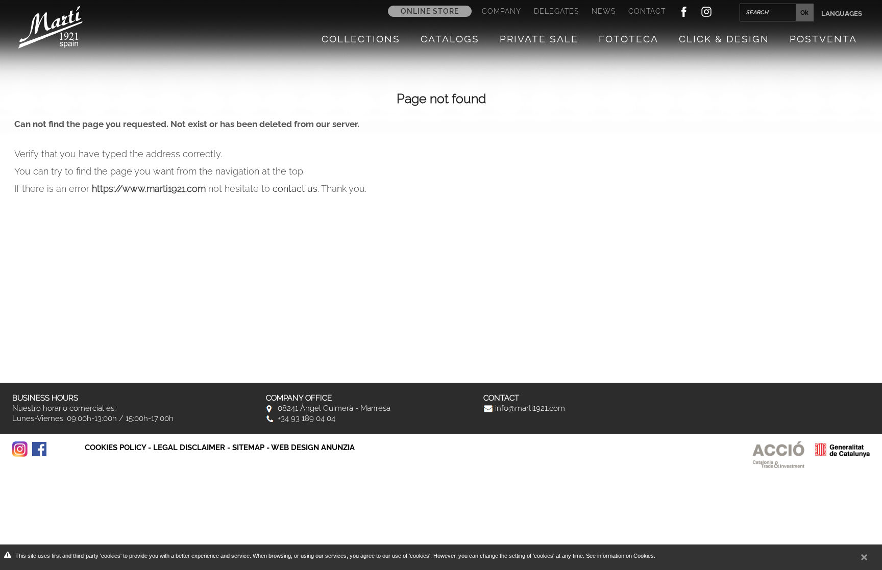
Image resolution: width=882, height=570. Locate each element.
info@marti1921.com (529, 408)
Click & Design (724, 39)
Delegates (556, 11)
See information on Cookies (620, 556)
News (604, 11)
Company (501, 11)
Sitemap (248, 447)
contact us (295, 188)
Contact (647, 11)
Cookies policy (115, 447)
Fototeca (628, 39)
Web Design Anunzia (313, 447)
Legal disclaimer (189, 447)
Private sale (539, 39)
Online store (430, 11)
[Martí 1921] (50, 26)
